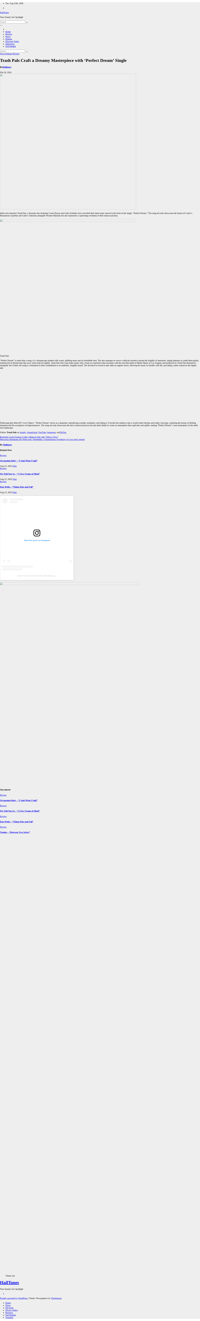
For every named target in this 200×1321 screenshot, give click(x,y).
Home (8, 32)
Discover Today (12, 41)
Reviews (9, 1313)
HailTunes (4, 12)
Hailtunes (7, 67)
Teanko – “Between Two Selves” (15, 832)
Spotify (23, 432)
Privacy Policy (11, 1310)
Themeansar (56, 1298)
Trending (9, 1317)
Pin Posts (9, 1308)
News (7, 36)
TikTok (63, 432)
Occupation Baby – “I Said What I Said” (19, 461)
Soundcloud (32, 432)
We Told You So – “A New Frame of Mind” (20, 474)
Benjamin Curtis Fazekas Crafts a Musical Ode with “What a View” (29, 437)
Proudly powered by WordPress (14, 1298)
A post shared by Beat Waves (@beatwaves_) (37, 576)
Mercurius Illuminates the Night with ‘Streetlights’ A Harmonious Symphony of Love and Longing (42, 439)
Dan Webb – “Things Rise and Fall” (16, 487)
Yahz (14, 466)
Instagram (51, 432)
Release (8, 39)
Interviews (9, 44)
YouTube (42, 432)
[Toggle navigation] (1, 25)
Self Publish (10, 46)
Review (8, 34)
